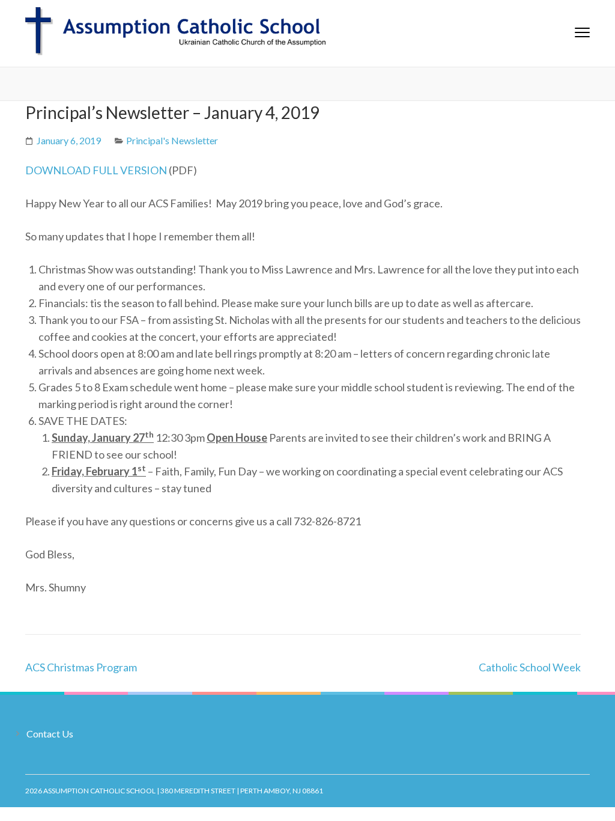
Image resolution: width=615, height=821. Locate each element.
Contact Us (49, 733)
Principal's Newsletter (172, 140)
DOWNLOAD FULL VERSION (96, 170)
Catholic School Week (530, 667)
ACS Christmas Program (81, 667)
